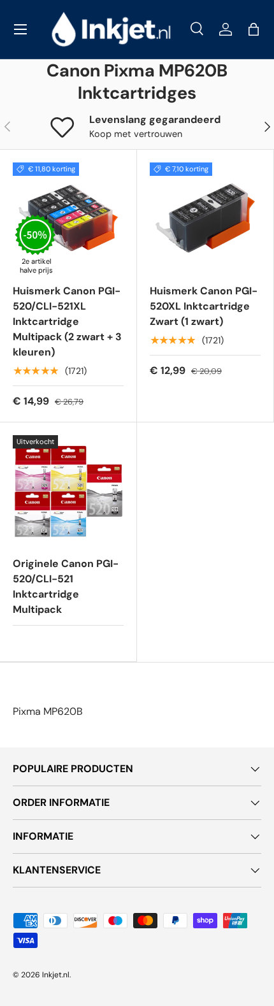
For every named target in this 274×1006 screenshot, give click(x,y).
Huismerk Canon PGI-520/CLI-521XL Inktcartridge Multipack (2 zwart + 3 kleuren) (67, 321)
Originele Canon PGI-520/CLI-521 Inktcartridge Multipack (66, 586)
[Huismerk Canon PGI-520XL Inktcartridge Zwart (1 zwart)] (205, 217)
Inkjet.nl (55, 975)
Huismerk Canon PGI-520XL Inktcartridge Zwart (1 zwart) (203, 306)
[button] (254, 29)
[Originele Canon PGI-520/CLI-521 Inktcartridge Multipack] (68, 490)
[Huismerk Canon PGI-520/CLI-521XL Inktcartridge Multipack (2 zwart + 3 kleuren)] (68, 217)
